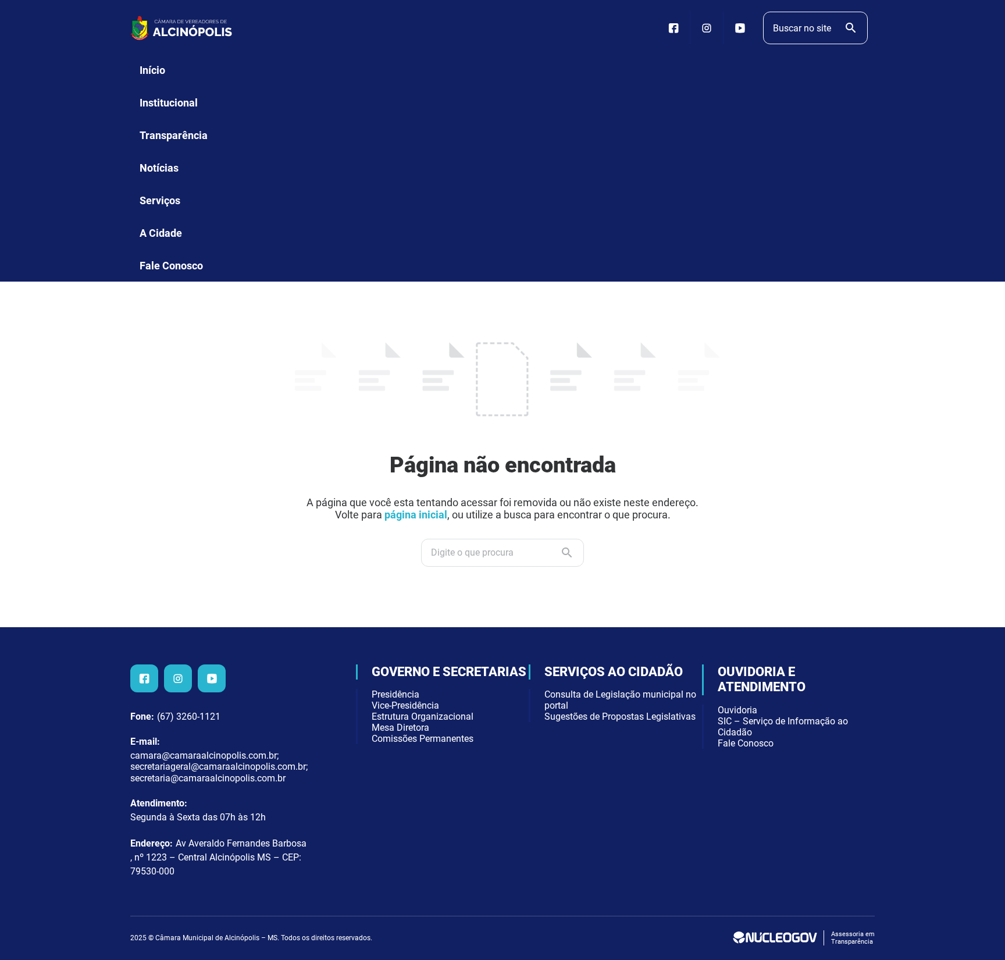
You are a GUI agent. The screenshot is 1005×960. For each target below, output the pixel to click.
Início (152, 70)
